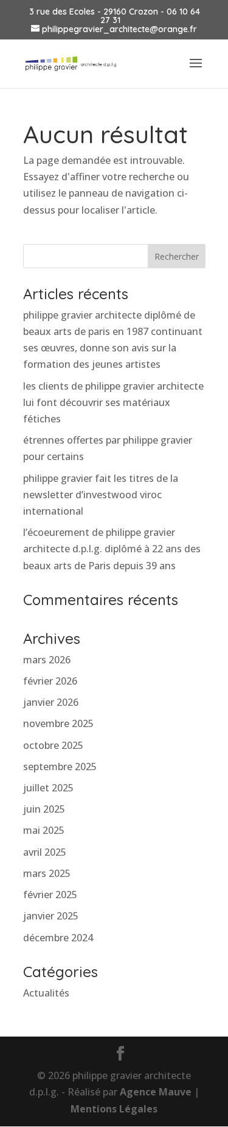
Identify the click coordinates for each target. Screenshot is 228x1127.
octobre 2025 (53, 745)
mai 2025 (43, 830)
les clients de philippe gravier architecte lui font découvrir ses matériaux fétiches (113, 402)
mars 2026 (47, 659)
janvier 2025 (50, 915)
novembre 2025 (58, 723)
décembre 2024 (58, 937)
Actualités (46, 993)
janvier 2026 (50, 702)
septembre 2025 (60, 766)
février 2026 (50, 681)
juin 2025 (44, 809)
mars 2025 (47, 873)
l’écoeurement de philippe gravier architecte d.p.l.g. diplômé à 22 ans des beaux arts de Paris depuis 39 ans (112, 549)
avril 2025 (44, 852)
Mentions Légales (114, 1108)
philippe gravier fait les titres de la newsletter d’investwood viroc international (100, 495)
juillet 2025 (48, 787)
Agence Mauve (156, 1091)
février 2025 (50, 894)
